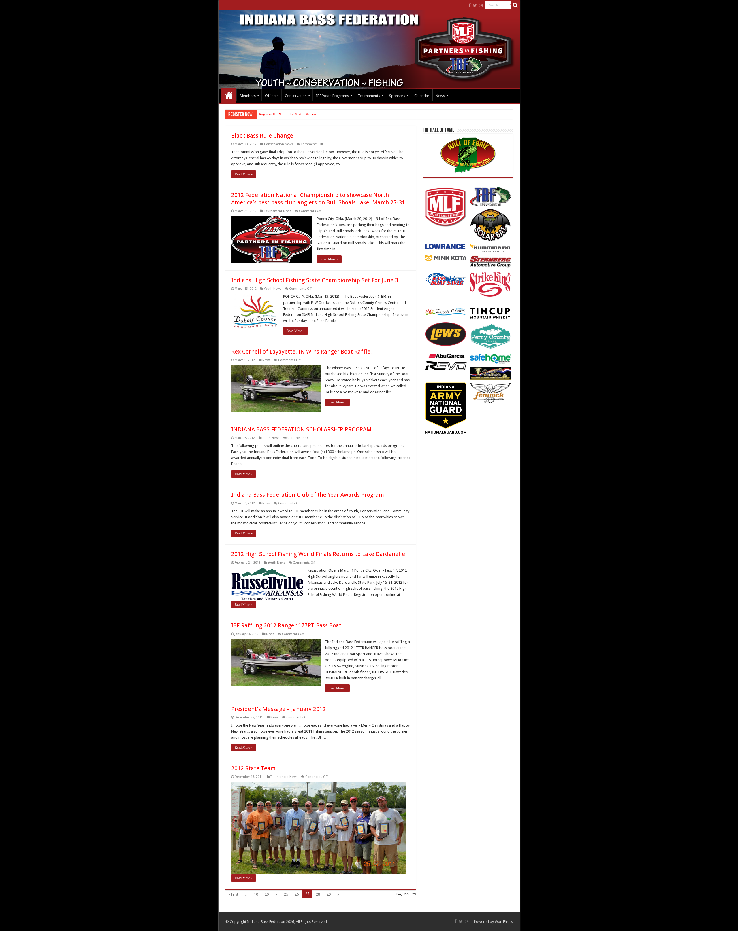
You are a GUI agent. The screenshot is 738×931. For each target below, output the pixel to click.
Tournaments (369, 96)
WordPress (504, 921)
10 (256, 894)
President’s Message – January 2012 (278, 709)
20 (267, 894)
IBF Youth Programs (332, 96)
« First (233, 894)
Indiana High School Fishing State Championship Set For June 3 (314, 280)
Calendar (421, 96)
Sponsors (397, 96)
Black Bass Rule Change (262, 135)
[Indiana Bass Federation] (369, 49)
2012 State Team (253, 768)
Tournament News (277, 211)
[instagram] (481, 5)
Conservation (296, 96)
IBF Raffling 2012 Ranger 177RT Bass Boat (286, 625)
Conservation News (278, 144)
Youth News (272, 289)
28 (318, 894)
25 (286, 894)
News (440, 96)
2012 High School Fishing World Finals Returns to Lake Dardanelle (318, 554)
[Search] (515, 5)
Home (228, 95)
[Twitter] (474, 5)
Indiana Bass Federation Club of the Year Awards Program (307, 494)
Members (248, 96)
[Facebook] (469, 5)
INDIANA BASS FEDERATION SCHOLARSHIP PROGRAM (301, 429)
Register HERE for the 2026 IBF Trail (288, 114)
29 (329, 894)
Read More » (244, 174)
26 (297, 894)
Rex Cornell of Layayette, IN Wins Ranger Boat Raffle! (301, 351)
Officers (271, 96)
